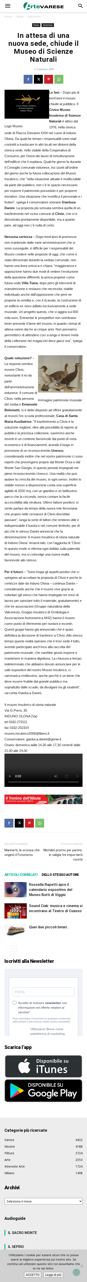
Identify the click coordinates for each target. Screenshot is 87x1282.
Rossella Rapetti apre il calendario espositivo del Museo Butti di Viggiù (50, 889)
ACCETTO (32, 1274)
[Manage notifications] (76, 1272)
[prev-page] (7, 948)
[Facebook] (28, 79)
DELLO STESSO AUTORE (60, 875)
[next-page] (14, 948)
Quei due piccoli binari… (49, 927)
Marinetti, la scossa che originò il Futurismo (22, 852)
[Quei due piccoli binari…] (15, 931)
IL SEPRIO (16, 1247)
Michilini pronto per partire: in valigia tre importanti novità (63, 854)
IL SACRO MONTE (22, 1233)
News (20, 16)
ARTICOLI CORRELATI (20, 875)
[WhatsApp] (58, 79)
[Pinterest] (48, 79)
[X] (38, 79)
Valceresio (34, 16)
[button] (7, 6)
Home (8, 16)
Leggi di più (53, 1274)
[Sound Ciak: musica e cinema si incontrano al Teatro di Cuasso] (15, 911)
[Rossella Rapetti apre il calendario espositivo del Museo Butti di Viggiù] (15, 889)
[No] (81, 1266)
